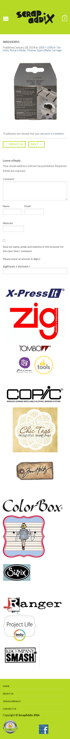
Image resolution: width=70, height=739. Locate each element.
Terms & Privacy (12, 701)
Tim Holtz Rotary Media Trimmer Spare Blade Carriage (32, 49)
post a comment (54, 133)
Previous (14, 144)
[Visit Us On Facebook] (43, 729)
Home (6, 686)
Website (8, 223)
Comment (8, 178)
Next (36, 144)
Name (6, 206)
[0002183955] (35, 91)
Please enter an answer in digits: (22, 258)
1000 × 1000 (45, 47)
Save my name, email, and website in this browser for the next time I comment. (33, 248)
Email (27, 206)
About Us (8, 693)
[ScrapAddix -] (35, 17)
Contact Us (9, 709)
